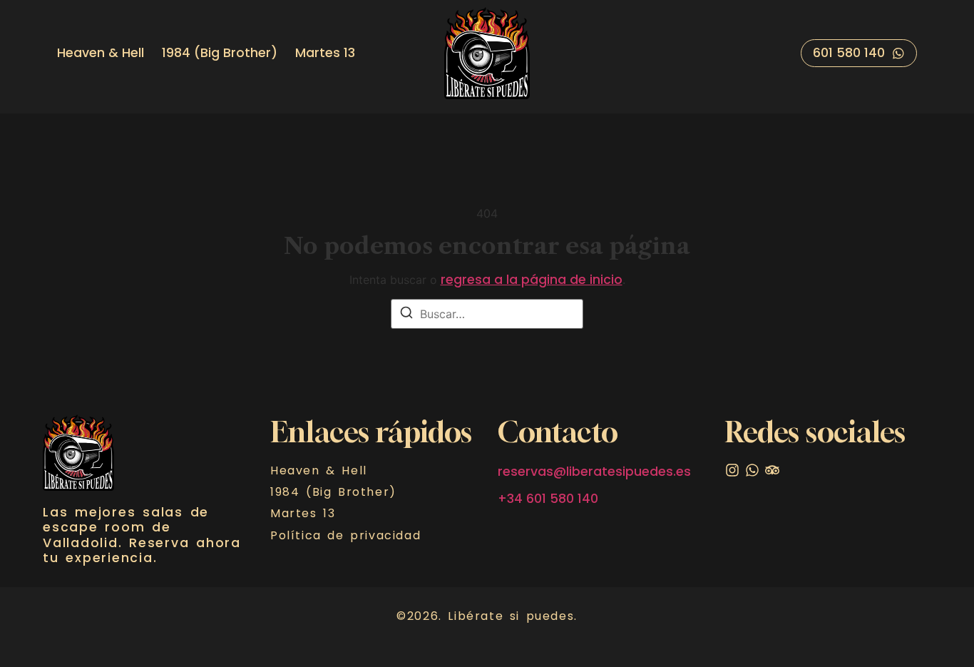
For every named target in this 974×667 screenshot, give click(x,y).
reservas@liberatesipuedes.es (594, 471)
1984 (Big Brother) (219, 53)
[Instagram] (732, 470)
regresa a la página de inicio (531, 279)
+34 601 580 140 (548, 498)
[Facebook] (772, 470)
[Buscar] (406, 315)
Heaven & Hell (100, 53)
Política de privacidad (345, 536)
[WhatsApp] (752, 470)
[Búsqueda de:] (487, 314)
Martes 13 (325, 53)
